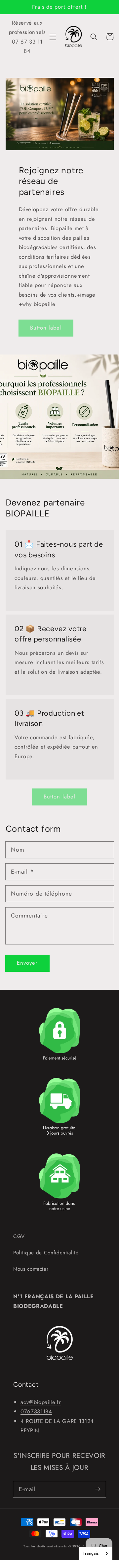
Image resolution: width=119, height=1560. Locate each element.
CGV (19, 1236)
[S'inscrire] (98, 1489)
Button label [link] (46, 328)
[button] (53, 37)
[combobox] (95, 1553)
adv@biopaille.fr (40, 1402)
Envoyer (27, 963)
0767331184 (36, 1411)
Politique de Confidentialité (45, 1252)
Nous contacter (30, 1269)
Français (91, 1553)
